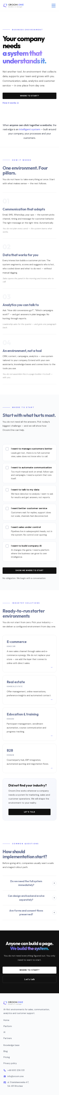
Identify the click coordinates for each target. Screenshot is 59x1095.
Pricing (6, 1057)
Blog (5, 1051)
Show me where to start (29, 570)
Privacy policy (10, 1063)
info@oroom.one (15, 1076)
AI (4, 1032)
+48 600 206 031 (15, 1070)
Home (6, 1020)
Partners (7, 1038)
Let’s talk (29, 812)
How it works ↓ (11, 102)
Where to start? (29, 96)
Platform (7, 1026)
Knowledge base (11, 1045)
